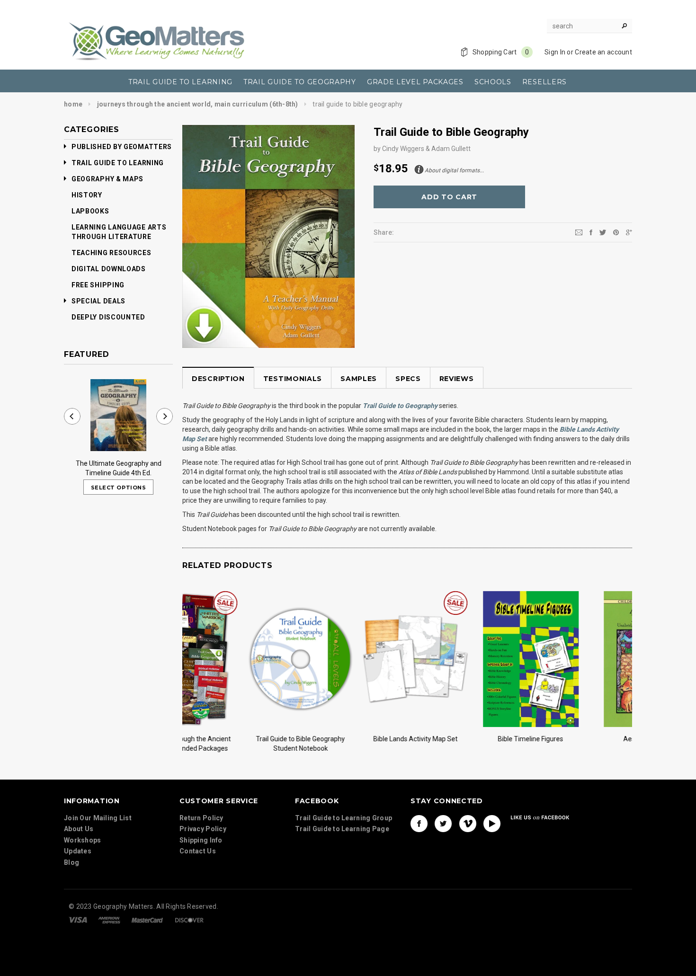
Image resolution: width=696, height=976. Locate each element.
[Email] (578, 232)
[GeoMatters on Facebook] (419, 823)
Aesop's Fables (580, 739)
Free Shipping (98, 285)
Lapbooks (90, 211)
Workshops (82, 840)
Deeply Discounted (108, 317)
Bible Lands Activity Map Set (350, 739)
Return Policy (201, 818)
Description (218, 378)
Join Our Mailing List (98, 818)
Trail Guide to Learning (117, 163)
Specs (408, 378)
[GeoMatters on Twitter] (443, 823)
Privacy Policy (202, 829)
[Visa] (78, 919)
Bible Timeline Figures (465, 739)
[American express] (109, 919)
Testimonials (292, 378)
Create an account (603, 52)
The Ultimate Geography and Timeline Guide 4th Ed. (118, 468)
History (86, 195)
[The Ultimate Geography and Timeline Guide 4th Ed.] (118, 415)
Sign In (554, 52)
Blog (71, 862)
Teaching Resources (111, 253)
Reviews (456, 378)
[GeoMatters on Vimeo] (467, 823)
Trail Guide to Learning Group (343, 818)
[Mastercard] (147, 919)
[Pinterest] (616, 232)
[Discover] (189, 919)
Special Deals (98, 301)
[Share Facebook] (590, 232)
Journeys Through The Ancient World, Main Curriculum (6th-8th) (197, 104)
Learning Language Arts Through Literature (118, 231)
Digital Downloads (108, 269)
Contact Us (197, 851)
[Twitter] (602, 232)
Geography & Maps (107, 179)
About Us (78, 829)
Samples (358, 378)
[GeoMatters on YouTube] (491, 823)
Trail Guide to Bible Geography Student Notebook (235, 743)
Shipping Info (201, 840)
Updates (77, 851)
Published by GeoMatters (121, 147)
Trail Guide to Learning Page (342, 829)
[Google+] (629, 232)
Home (73, 104)
